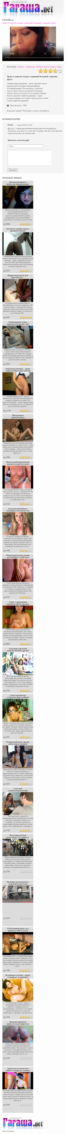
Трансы (60, 67)
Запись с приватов (26, 67)
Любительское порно (45, 67)
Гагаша (6, 20)
